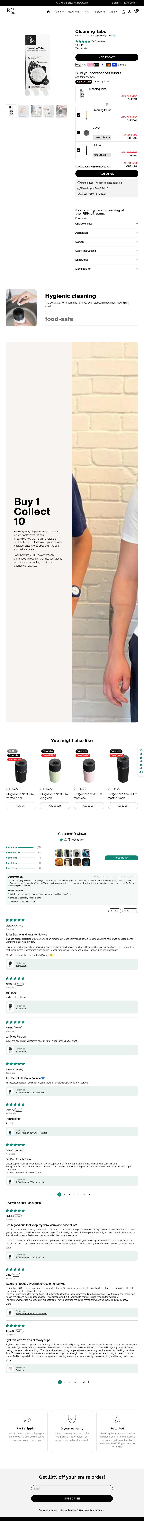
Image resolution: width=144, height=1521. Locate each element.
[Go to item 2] (68, 853)
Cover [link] (96, 127)
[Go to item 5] (59, 862)
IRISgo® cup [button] (21, 965)
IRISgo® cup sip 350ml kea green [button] (30, 1092)
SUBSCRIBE (72, 1498)
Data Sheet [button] (81, 259)
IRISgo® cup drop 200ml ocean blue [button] (31, 1133)
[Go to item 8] (86, 862)
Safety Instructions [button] (85, 250)
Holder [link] (97, 145)
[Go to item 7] (77, 862)
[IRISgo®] (11, 11)
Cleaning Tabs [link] (97, 89)
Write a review (121, 857)
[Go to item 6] (68, 862)
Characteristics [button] (83, 223)
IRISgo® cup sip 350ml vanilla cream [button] (31, 1313)
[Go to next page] (90, 1195)
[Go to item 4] (86, 853)
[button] (136, 11)
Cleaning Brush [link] (102, 110)
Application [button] (81, 232)
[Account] (129, 11)
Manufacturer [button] (83, 268)
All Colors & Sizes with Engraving (72, 3)
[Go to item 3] (77, 853)
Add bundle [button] (107, 173)
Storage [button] (79, 241)
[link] (82, 94)
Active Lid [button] (20, 1370)
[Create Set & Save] (123, 11)
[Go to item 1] (59, 853)
